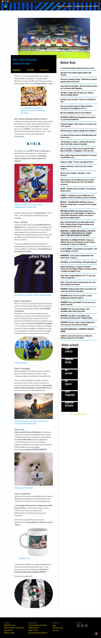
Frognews (78, 6)
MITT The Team (87, 6)
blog (54, 625)
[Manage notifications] (96, 633)
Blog (63, 6)
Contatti (96, 6)
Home (59, 6)
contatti (55, 630)
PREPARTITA (9, 625)
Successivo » (83, 414)
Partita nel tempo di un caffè (14, 629)
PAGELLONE (9, 633)
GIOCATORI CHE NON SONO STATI (37, 626)
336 (76, 414)
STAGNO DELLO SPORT (37, 633)
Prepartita (16, 70)
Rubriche (69, 6)
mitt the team (57, 628)
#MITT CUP (33, 630)
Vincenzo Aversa (44, 70)
